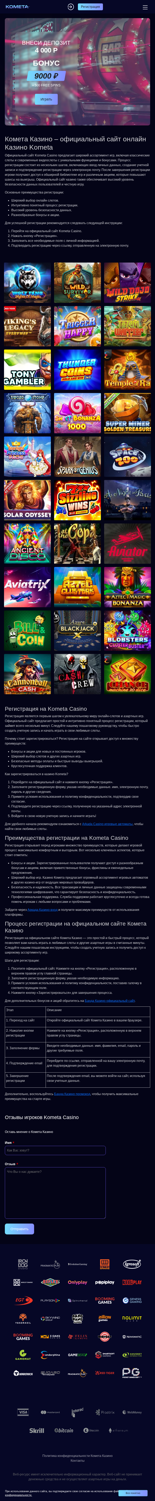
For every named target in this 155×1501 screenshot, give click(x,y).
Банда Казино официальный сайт (110, 1000)
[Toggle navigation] (144, 6)
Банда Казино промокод (72, 1094)
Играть (46, 99)
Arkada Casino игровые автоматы (107, 824)
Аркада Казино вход (42, 909)
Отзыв (10, 1164)
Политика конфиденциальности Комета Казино (77, 1456)
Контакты (78, 1460)
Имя (8, 1142)
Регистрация (90, 6)
